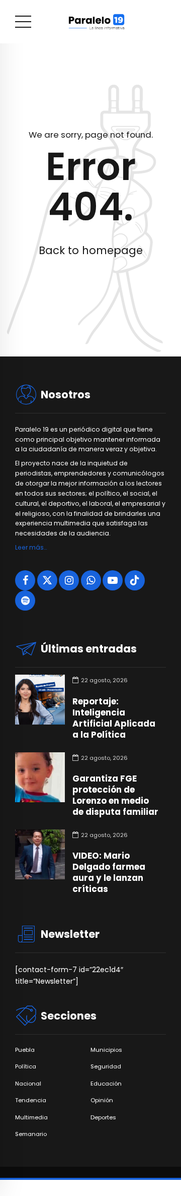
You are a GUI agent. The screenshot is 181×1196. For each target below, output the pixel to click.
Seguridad (105, 1066)
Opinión (101, 1100)
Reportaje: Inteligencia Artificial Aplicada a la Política (113, 718)
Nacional (28, 1084)
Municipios (106, 1050)
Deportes (103, 1117)
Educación (106, 1084)
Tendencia (30, 1100)
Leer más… (31, 547)
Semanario (31, 1134)
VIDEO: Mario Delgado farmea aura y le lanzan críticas (108, 872)
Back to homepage (91, 250)
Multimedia (31, 1117)
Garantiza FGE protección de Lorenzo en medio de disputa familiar (115, 795)
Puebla (25, 1050)
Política (25, 1066)
